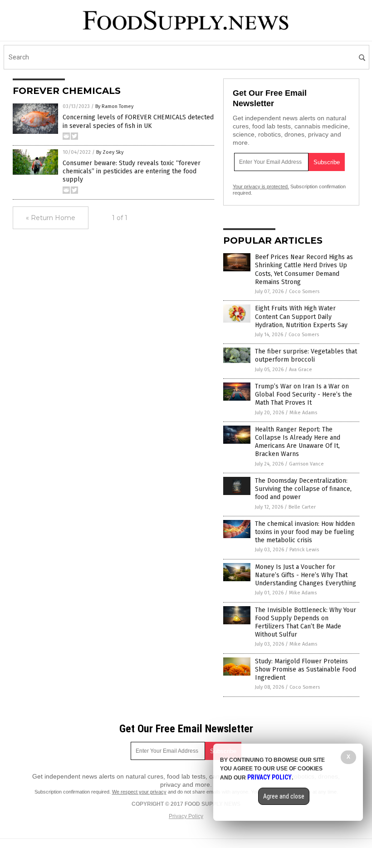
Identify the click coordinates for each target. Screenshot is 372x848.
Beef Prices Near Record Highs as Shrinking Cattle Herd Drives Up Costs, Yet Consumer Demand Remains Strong (304, 269)
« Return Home (50, 218)
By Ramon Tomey (114, 106)
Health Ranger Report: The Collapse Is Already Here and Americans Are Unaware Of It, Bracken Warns (297, 442)
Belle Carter (302, 507)
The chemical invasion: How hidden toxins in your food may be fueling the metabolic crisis (305, 532)
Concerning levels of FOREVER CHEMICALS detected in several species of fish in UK (138, 121)
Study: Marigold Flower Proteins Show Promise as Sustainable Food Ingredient (305, 669)
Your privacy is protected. (261, 186)
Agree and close (283, 796)
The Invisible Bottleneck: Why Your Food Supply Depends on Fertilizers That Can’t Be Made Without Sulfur (305, 622)
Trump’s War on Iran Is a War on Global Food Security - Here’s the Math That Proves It (303, 394)
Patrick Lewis (304, 550)
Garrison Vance (306, 464)
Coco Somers (304, 291)
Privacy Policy (186, 816)
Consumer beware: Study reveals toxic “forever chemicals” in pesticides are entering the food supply (132, 171)
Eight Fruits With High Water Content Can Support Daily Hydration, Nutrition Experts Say (301, 316)
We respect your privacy (139, 791)
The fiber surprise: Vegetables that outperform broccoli (306, 355)
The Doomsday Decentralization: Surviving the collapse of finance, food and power (303, 489)
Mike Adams (303, 413)
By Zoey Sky (109, 152)
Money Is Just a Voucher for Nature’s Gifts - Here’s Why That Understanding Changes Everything (305, 575)
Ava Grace (300, 370)
